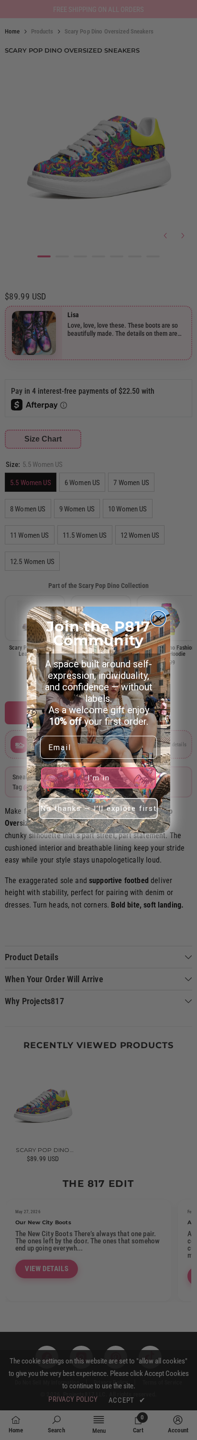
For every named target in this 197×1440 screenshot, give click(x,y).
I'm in (99, 778)
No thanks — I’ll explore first (99, 808)
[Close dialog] (158, 618)
